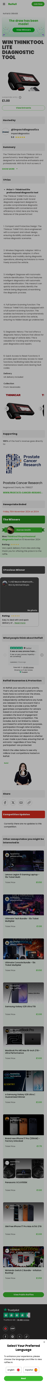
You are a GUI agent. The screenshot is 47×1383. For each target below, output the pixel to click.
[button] (13, 1370)
